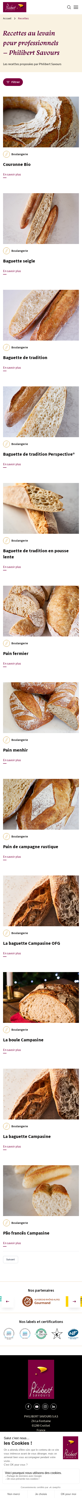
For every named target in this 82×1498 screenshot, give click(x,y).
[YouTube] (37, 1407)
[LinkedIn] (54, 1407)
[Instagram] (45, 1407)
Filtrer (15, 82)
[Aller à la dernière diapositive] (8, 1301)
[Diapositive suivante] (74, 1301)
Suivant (10, 1259)
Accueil (7, 18)
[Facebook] (28, 1407)
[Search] (69, 7)
